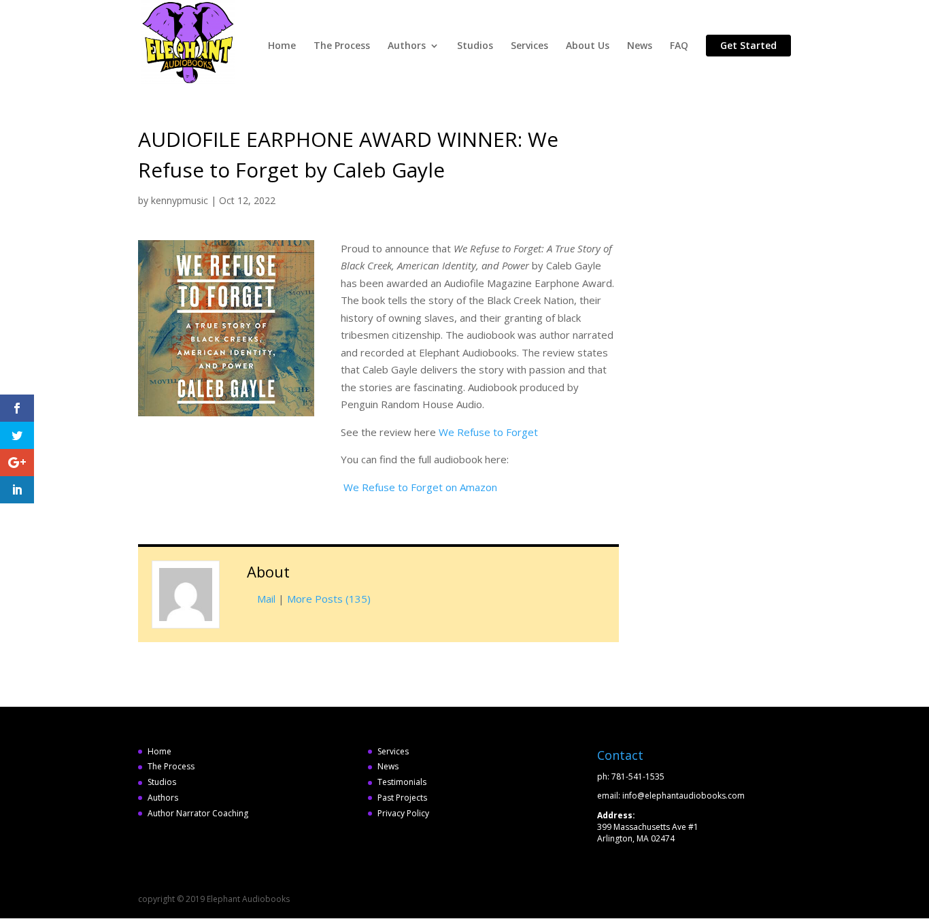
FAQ (679, 46)
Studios (475, 46)
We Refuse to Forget (488, 432)
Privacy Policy (403, 813)
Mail (266, 598)
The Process (342, 46)
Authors (407, 46)
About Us (587, 46)
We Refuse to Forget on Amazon (420, 487)
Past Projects (402, 797)
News (639, 46)
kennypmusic (179, 200)
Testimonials (401, 782)
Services (529, 46)
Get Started (748, 45)
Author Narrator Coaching (198, 813)
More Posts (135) (329, 598)
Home (282, 46)
